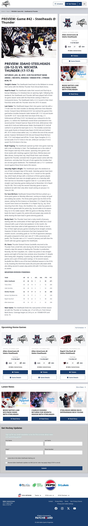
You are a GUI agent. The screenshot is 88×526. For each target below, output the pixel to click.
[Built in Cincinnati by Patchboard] (44, 517)
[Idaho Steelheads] (6, 4)
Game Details (75, 61)
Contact (51, 501)
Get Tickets (72, 4)
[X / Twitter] (68, 508)
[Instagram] (62, 508)
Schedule (60, 4)
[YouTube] (74, 508)
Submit (44, 468)
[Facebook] (56, 508)
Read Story (74, 94)
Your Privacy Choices (76, 501)
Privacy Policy (59, 501)
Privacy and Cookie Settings (65, 504)
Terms (66, 501)
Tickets (75, 56)
